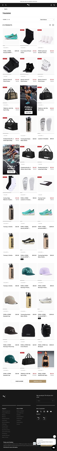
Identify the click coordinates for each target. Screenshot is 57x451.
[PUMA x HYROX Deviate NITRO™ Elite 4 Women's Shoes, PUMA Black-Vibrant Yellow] (28, 241)
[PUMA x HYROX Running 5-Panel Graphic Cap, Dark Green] (28, 271)
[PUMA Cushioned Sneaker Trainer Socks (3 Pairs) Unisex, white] (46, 36)
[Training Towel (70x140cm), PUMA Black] (46, 183)
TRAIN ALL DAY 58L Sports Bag (25, 374)
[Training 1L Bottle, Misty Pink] (11, 271)
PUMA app (4, 424)
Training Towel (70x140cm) (41, 198)
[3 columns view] (53, 25)
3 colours (5, 47)
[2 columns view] (50, 25)
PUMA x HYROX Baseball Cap (7, 315)
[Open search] (6, 5)
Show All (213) (38, 381)
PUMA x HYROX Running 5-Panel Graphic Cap (25, 286)
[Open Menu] (3, 5)
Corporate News (20, 416)
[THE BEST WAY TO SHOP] (38, 418)
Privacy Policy (5, 426)
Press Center (19, 418)
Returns (4, 416)
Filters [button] (4, 19)
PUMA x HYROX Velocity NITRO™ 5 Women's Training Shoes (25, 227)
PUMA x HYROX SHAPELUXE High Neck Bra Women (42, 374)
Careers (18, 424)
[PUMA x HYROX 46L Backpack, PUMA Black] (46, 330)
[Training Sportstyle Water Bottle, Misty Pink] (46, 241)
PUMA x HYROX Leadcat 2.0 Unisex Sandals (25, 198)
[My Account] (51, 5)
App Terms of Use (6, 429)
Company (19, 414)
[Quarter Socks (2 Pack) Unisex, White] (46, 65)
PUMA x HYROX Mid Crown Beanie (25, 345)
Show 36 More (19, 381)
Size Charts (4, 420)
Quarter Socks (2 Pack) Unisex (25, 80)
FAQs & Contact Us (6, 411)
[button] (3, 5)
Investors (19, 420)
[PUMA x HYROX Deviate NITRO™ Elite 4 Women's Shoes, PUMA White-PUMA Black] (46, 300)
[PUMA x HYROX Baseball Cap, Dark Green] (11, 359)
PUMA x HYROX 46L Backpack (43, 345)
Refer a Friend (5, 437)
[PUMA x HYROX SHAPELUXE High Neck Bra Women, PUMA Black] (46, 359)
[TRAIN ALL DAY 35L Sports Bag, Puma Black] (46, 93)
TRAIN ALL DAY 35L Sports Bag (8, 108)
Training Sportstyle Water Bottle (25, 139)
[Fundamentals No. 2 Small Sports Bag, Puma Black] (11, 124)
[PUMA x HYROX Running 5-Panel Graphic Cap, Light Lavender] (46, 271)
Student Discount (6, 435)
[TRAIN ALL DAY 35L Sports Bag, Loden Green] (11, 93)
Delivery (3, 414)
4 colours (40, 135)
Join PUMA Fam (20, 412)
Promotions (4, 433)
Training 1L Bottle (7, 226)
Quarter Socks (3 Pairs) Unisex (7, 80)
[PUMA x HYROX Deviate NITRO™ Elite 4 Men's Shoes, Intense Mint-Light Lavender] (11, 36)
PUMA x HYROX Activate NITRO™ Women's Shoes (42, 227)
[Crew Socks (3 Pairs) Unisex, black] (28, 36)
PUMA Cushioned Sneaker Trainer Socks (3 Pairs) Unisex (42, 51)
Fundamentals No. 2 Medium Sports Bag (26, 168)
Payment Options (5, 418)
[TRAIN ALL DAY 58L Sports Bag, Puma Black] (28, 359)
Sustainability (20, 422)
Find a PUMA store (6, 412)
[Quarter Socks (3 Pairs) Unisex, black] (11, 65)
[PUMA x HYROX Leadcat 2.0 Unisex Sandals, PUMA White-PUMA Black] (28, 183)
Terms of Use (5, 427)
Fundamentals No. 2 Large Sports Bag (43, 168)
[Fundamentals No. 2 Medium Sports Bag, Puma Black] (28, 153)
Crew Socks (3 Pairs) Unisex (26, 51)
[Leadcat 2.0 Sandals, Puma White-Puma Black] (46, 124)
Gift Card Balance (6, 422)
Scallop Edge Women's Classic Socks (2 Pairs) (7, 198)
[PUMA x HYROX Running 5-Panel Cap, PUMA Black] (11, 330)
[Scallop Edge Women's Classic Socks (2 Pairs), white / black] (11, 183)
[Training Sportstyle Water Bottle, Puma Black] (28, 124)
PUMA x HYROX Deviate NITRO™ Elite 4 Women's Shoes (25, 256)
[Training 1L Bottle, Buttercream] (11, 241)
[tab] (4, 45)
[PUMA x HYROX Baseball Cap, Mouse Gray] (11, 300)
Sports (5, 9)
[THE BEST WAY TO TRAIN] (44, 418)
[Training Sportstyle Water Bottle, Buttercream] (28, 300)
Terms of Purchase (6, 431)
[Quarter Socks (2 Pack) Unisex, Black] (28, 65)
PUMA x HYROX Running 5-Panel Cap (8, 345)
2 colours (40, 47)
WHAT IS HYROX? (20, 411)
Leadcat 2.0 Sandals (43, 138)
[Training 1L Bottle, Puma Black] (11, 212)
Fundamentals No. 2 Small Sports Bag (8, 139)
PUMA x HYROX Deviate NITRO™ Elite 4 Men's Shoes (8, 51)
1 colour (5, 76)
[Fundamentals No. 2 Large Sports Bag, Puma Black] (46, 153)
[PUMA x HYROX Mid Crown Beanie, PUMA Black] (28, 330)
